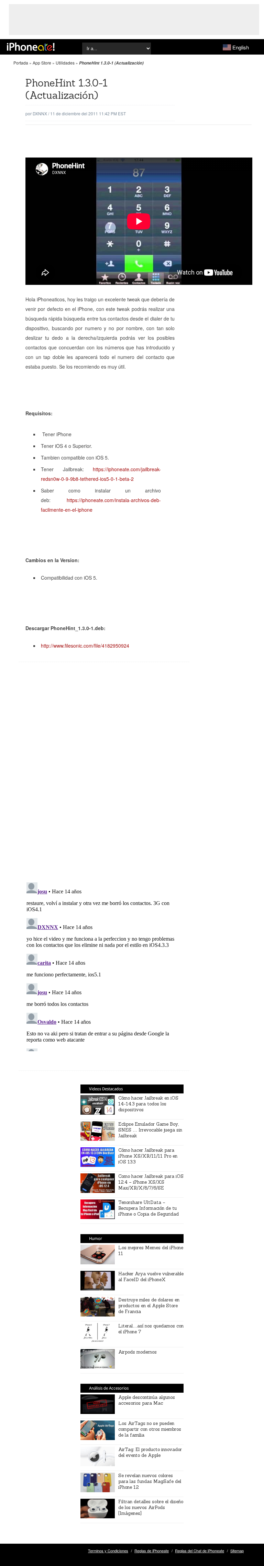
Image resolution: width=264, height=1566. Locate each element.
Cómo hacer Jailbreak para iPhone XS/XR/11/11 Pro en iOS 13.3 (147, 1156)
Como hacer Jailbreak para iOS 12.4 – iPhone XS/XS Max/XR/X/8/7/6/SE (151, 1182)
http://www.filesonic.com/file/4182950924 (85, 645)
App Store (42, 63)
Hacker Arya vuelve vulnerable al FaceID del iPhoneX (151, 1277)
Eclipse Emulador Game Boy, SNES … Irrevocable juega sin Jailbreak (150, 1130)
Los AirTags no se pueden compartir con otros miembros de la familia (149, 1429)
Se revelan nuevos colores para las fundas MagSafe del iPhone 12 (149, 1481)
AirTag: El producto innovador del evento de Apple (150, 1452)
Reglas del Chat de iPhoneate (199, 1550)
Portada (20, 63)
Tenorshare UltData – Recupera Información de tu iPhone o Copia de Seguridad (148, 1208)
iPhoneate (31, 47)
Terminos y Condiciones (108, 1550)
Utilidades (65, 63)
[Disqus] (104, 777)
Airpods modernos (137, 1352)
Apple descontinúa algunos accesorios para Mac (146, 1400)
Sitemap (237, 1550)
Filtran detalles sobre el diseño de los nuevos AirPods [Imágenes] (150, 1507)
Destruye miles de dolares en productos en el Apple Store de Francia (148, 1305)
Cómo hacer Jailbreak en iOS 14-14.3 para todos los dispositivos (148, 1104)
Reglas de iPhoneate (151, 1550)
